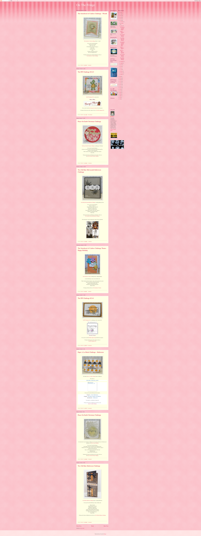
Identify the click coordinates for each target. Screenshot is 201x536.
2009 (120, 94)
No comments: (90, 114)
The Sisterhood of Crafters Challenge (92, 55)
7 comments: (90, 291)
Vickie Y (112, 116)
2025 (120, 13)
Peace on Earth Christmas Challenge (92, 455)
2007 (120, 97)
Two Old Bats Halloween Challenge (89, 466)
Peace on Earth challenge (94, 443)
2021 (120, 20)
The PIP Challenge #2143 (86, 72)
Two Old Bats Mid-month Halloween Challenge (88, 202)
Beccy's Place (92, 99)
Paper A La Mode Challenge (91, 376)
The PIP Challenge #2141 (86, 298)
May (121, 67)
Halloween (95, 397)
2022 (120, 18)
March (121, 71)
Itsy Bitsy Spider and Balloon (94, 396)
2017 (120, 81)
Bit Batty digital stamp (92, 337)
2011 (120, 90)
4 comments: (90, 163)
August (121, 63)
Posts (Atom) (82, 528)
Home (92, 526)
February (121, 72)
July (121, 64)
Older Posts (106, 526)
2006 (120, 98)
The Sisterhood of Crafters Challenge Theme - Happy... (122, 44)
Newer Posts (78, 526)
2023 (120, 17)
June (121, 66)
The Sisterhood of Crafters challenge (89, 41)
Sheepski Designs (92, 335)
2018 (120, 79)
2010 (120, 92)
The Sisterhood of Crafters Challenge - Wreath (92, 13)
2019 (120, 78)
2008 (120, 95)
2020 (120, 76)
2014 (120, 86)
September (122, 61)
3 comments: (90, 241)
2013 (120, 87)
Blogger (105, 533)
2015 (120, 84)
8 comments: (90, 65)
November (121, 23)
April (121, 69)
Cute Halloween (94, 394)
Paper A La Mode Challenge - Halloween (91, 352)
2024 (120, 15)
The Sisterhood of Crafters (87, 276)
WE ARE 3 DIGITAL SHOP (92, 380)
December (121, 21)
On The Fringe (85, 5)
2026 (120, 12)
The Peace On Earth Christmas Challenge (88, 145)
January (121, 74)
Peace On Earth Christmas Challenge (89, 121)
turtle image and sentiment (93, 108)
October (121, 25)
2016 (120, 82)
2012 (120, 89)
